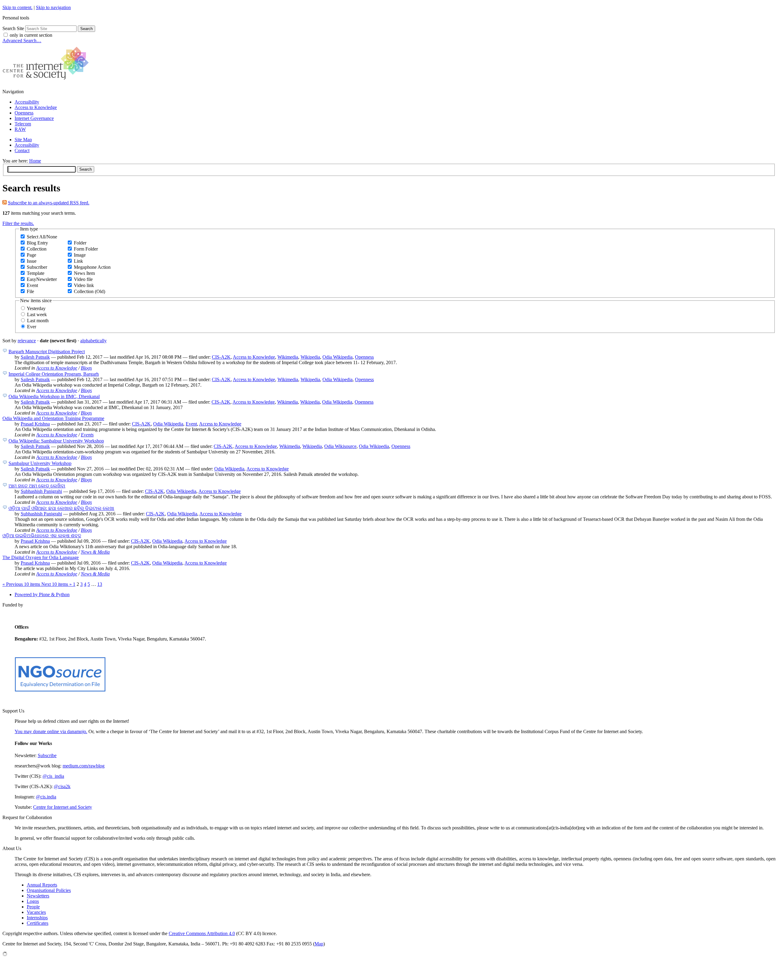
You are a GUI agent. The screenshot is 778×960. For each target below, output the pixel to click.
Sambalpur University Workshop (40, 463)
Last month (38, 320)
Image (80, 255)
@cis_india (53, 776)
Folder (80, 242)
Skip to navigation (53, 7)
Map (319, 943)
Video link (84, 285)
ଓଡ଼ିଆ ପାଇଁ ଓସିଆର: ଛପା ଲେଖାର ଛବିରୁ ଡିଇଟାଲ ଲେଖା (61, 508)
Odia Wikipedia (337, 357)
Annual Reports (42, 884)
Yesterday (36, 308)
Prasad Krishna (35, 423)
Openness (24, 112)
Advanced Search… (21, 40)
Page (31, 255)
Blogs (86, 368)
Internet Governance (34, 118)
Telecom (23, 123)
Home (35, 160)
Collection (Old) (89, 291)
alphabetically (93, 340)
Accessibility (27, 101)
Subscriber (37, 267)
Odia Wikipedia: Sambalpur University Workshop (56, 440)
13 (99, 584)
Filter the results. (18, 223)
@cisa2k (62, 786)
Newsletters (38, 895)
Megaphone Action (92, 267)
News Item (84, 273)
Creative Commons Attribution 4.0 (202, 933)
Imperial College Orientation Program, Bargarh (54, 374)
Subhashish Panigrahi (41, 491)
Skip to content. (17, 7)
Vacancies (36, 912)
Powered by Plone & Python (42, 594)
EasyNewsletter (42, 279)
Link (78, 261)
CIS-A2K (221, 357)
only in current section (31, 35)
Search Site (13, 28)
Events (87, 434)
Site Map (23, 139)
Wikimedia (287, 357)
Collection (36, 248)
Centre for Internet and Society (62, 807)
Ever (31, 326)
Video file (83, 279)
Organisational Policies (49, 890)
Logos (33, 901)
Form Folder (86, 248)
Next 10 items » (57, 584)
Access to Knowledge (36, 107)
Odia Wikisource (340, 446)
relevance (27, 340)
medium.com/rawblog (84, 765)
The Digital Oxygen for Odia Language (40, 557)
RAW (20, 129)
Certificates (37, 923)
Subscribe (47, 755)
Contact (22, 150)
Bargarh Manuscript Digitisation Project (47, 351)
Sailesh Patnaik (35, 357)
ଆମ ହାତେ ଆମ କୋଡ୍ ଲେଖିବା (37, 485)
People (33, 906)
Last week (37, 314)
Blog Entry (37, 242)
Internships (37, 917)
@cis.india (46, 796)
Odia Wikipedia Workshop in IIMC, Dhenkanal (54, 396)
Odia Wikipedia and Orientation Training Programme (53, 418)
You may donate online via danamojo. (51, 731)
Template (35, 273)
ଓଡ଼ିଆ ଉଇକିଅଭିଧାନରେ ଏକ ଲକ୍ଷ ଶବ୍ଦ (41, 535)
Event (32, 285)
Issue (31, 261)
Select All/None (42, 236)
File (30, 291)
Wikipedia (310, 357)
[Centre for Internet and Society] (47, 81)
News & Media (95, 552)
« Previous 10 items (21, 584)
